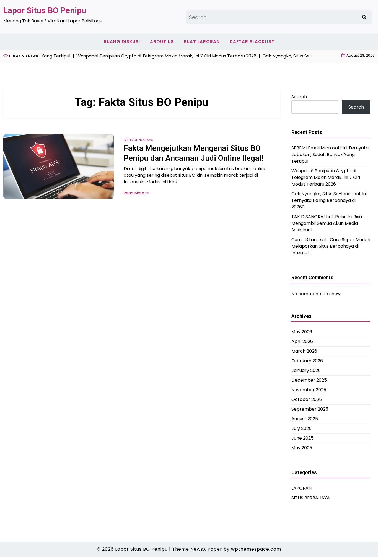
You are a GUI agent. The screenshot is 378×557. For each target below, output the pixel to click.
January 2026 (306, 370)
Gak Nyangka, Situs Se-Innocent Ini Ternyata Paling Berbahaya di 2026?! (329, 200)
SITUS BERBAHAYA (138, 140)
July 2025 (301, 428)
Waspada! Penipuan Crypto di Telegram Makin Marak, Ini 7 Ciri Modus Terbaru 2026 (325, 177)
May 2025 (301, 447)
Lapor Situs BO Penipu (45, 10)
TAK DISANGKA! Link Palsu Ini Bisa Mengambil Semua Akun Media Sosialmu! (326, 223)
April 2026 (302, 341)
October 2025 (306, 399)
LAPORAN (301, 488)
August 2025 (304, 418)
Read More (134, 193)
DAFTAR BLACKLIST (252, 41)
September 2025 (309, 409)
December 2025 (309, 380)
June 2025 (302, 438)
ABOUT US (162, 41)
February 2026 (307, 360)
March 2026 (304, 351)
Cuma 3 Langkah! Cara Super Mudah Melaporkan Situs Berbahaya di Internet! (330, 246)
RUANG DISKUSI (122, 41)
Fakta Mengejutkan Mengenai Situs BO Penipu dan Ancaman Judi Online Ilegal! (193, 153)
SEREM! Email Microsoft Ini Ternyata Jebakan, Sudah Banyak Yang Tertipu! (330, 154)
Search (299, 97)
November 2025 (308, 389)
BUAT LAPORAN (202, 41)
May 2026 (301, 331)
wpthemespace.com (256, 549)
